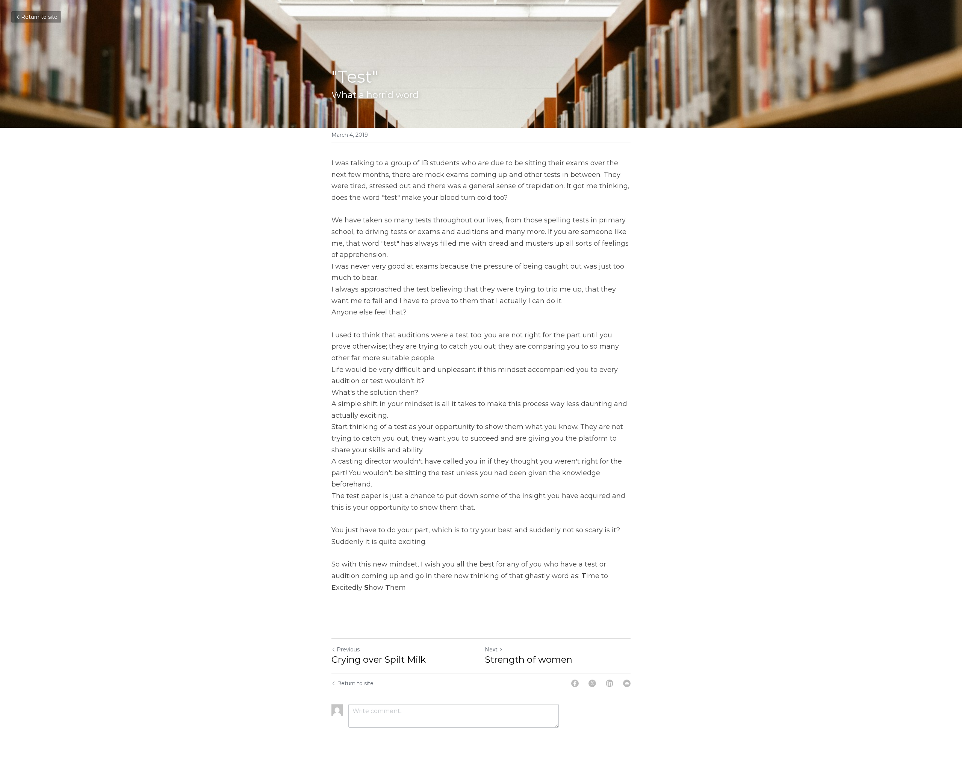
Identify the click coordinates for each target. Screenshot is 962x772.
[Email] (627, 683)
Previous (348, 649)
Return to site (39, 17)
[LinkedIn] (609, 683)
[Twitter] (592, 683)
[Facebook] (575, 683)
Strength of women (528, 659)
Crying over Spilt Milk (378, 659)
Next (491, 649)
